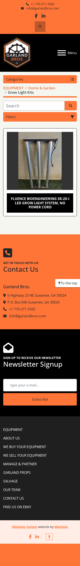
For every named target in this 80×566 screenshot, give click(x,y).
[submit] (71, 105)
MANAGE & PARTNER (20, 464)
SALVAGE (10, 481)
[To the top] (49, 536)
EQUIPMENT (13, 429)
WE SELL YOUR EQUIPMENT (25, 455)
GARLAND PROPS (17, 472)
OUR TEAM (11, 489)
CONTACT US (13, 498)
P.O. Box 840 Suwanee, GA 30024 (33, 302)
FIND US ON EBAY (17, 507)
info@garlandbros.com (42, 8)
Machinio (61, 527)
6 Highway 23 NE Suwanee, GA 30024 (36, 295)
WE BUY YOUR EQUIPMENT (24, 446)
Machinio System (24, 527)
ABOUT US (11, 438)
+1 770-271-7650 (42, 4)
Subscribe (40, 399)
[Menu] (61, 52)
